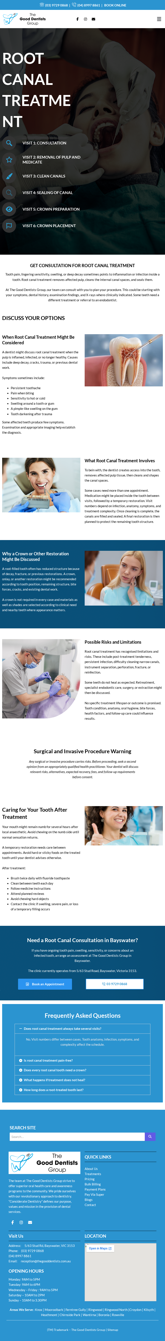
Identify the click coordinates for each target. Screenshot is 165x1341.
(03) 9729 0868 (56, 5)
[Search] (150, 1137)
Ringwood (95, 1310)
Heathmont (49, 1315)
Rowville (118, 1315)
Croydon (135, 1310)
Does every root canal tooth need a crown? (55, 1070)
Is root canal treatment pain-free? (48, 1060)
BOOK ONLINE (115, 5)
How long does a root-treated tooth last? (53, 1090)
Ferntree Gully (76, 1310)
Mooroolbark (54, 1310)
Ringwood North (116, 1310)
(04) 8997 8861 (88, 5)
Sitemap (112, 1330)
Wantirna (89, 1315)
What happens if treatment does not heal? (54, 1080)
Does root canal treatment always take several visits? (62, 1028)
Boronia (104, 1315)
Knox (38, 1310)
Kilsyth (149, 1310)
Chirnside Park (70, 1315)
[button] (159, 19)
